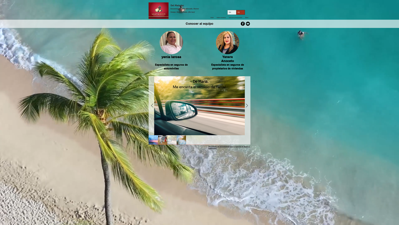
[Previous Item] (152, 106)
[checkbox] (199, 130)
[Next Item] (247, 106)
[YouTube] (248, 24)
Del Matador (177, 5)
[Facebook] (243, 24)
